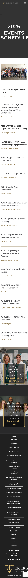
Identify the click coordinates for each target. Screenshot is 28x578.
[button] (2, 72)
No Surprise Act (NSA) (14, 559)
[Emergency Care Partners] (10, 3)
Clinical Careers (14, 519)
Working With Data (14, 447)
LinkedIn (13, 534)
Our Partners (14, 452)
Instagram (14, 545)
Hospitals (14, 439)
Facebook (14, 538)
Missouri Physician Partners (14, 492)
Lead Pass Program (14, 527)
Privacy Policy (14, 550)
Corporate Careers (14, 522)
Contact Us (14, 531)
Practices (14, 443)
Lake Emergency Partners (14, 488)
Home (14, 436)
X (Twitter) (14, 542)
